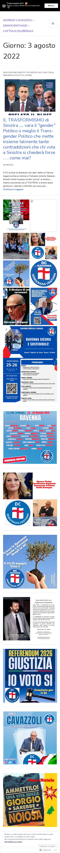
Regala (51, 6)
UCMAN (28, 75)
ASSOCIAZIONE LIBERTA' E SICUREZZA (20, 72)
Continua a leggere (13, 189)
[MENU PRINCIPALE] (53, 23)
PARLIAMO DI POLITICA (13, 75)
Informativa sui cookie (13, 842)
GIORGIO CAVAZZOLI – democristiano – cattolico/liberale (18, 25)
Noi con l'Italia (46, 72)
